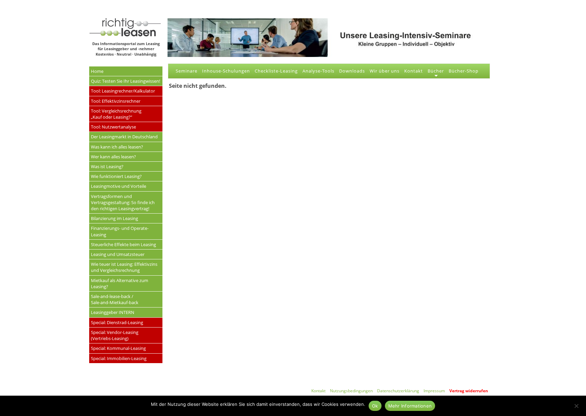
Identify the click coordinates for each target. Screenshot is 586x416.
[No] (576, 405)
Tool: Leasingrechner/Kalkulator (123, 91)
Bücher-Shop (463, 71)
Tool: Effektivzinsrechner (115, 101)
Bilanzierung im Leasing (114, 218)
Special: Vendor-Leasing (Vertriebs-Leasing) (114, 335)
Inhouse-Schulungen (226, 71)
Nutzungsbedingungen (351, 391)
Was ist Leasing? (107, 166)
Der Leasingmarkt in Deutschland (124, 137)
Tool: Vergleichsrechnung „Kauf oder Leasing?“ (116, 114)
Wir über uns (384, 71)
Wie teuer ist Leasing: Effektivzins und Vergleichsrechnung (124, 267)
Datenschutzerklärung (398, 391)
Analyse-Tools (318, 71)
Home (97, 71)
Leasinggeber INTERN (112, 312)
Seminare (186, 71)
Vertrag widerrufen (468, 391)
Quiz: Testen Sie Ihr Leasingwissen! (125, 81)
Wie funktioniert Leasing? (116, 176)
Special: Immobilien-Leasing (118, 358)
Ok (375, 406)
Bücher (436, 71)
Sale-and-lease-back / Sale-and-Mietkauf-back (114, 299)
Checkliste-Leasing (276, 71)
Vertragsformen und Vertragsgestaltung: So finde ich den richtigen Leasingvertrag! (123, 202)
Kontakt (413, 71)
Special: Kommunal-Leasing (118, 348)
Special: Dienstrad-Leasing (117, 322)
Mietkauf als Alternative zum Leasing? (119, 283)
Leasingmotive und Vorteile (118, 186)
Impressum (434, 391)
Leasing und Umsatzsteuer (117, 254)
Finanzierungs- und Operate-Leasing (120, 231)
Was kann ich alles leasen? (117, 147)
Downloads (352, 71)
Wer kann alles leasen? (113, 157)
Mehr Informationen (410, 406)
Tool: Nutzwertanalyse (113, 127)
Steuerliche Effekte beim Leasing (123, 244)
